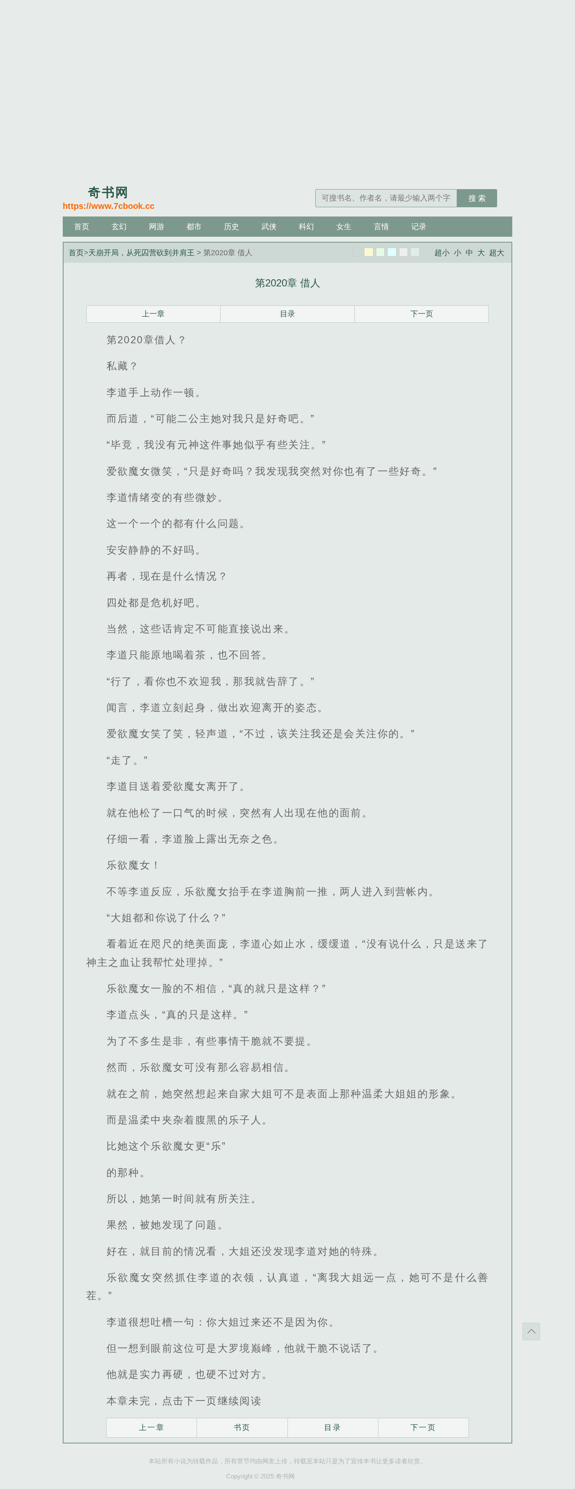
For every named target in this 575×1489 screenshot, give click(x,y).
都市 (194, 226)
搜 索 (477, 198)
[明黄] (368, 252)
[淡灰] (403, 252)
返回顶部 (531, 1331)
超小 (442, 253)
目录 (287, 314)
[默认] (357, 252)
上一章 (153, 314)
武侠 (269, 226)
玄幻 (119, 226)
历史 (231, 226)
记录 (418, 226)
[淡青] (415, 252)
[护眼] (380, 252)
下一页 (421, 314)
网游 (156, 226)
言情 (381, 226)
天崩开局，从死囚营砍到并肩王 (141, 253)
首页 (81, 226)
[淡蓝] (392, 252)
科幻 (306, 226)
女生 (343, 226)
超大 (496, 253)
